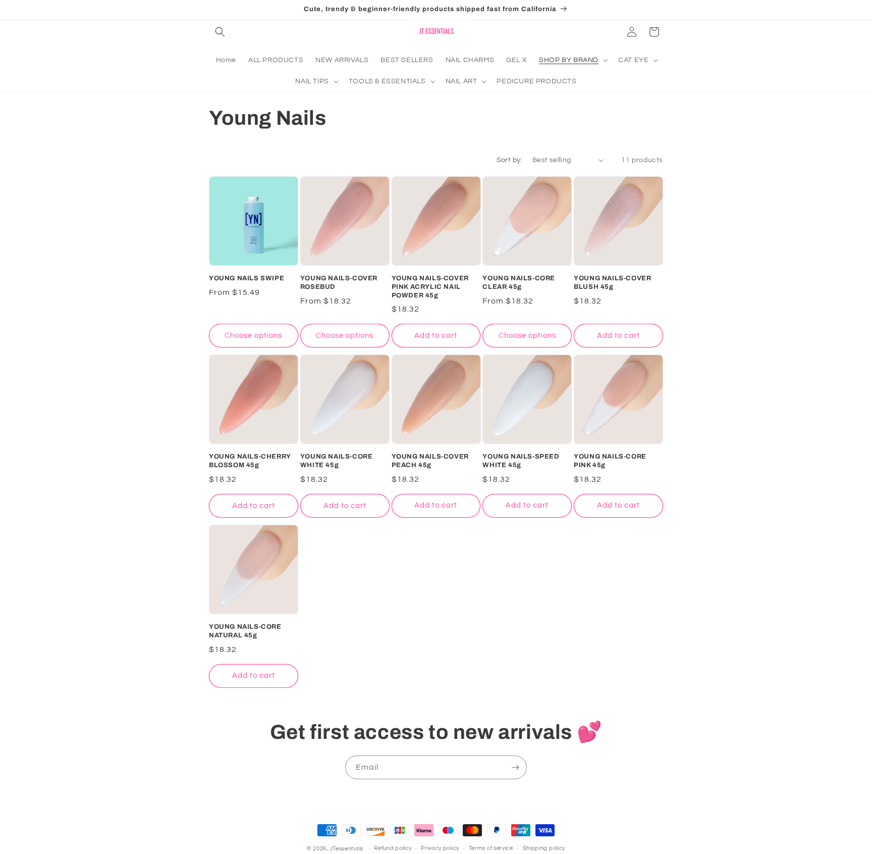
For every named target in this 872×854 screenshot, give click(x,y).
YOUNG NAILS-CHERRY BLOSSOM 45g (250, 461)
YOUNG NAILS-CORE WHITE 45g (336, 461)
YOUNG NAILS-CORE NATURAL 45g (245, 631)
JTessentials (347, 848)
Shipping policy (544, 848)
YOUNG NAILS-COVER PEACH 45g (430, 461)
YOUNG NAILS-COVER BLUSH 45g (612, 282)
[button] (220, 32)
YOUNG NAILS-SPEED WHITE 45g (520, 461)
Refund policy (392, 848)
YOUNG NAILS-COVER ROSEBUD (338, 282)
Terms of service (491, 848)
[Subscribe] (515, 767)
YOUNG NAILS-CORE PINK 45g (610, 461)
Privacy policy (440, 848)
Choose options (253, 335)
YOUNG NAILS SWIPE (246, 278)
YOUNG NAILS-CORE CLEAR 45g (518, 282)
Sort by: (509, 160)
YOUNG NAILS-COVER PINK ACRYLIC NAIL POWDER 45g (430, 287)
